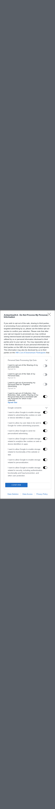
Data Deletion (13, 494)
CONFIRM (16, 485)
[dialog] (27, 404)
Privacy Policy (42, 494)
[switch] (45, 366)
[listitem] (27, 360)
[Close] (50, 315)
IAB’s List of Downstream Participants (30, 353)
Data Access (27, 494)
